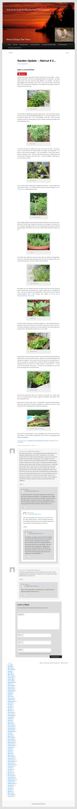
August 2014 (10, 747)
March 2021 (10, 674)
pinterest (23, 74)
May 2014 (10, 752)
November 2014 (11, 742)
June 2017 (10, 706)
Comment (21, 614)
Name (20, 635)
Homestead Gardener (35, 44)
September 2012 (11, 783)
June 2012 (10, 788)
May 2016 (10, 720)
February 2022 (11, 669)
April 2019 (10, 684)
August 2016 (10, 717)
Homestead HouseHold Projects (49, 44)
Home (9, 44)
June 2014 (10, 750)
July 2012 (10, 786)
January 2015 (11, 739)
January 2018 (11, 698)
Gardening (38, 440)
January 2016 (11, 726)
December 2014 (11, 741)
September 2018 (11, 690)
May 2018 (10, 695)
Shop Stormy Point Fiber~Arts (14, 47)
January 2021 (11, 677)
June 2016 (10, 718)
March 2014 (10, 755)
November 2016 (11, 715)
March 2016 (10, 723)
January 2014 (11, 758)
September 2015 (11, 731)
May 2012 (10, 790)
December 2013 (11, 760)
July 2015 (10, 733)
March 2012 (10, 793)
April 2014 (10, 753)
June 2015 (10, 734)
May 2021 (10, 671)
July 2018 (10, 693)
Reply (21, 484)
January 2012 (11, 796)
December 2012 (11, 778)
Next (67, 52)
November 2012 (11, 780)
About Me (15, 44)
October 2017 (11, 699)
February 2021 (11, 676)
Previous (10, 52)
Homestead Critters (24, 44)
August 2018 (10, 691)
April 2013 (10, 772)
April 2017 (10, 709)
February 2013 (11, 775)
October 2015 (11, 729)
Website (20, 649)
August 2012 (10, 785)
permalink (21, 442)
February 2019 (11, 685)
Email (20, 642)
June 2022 (10, 665)
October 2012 (11, 782)
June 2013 (10, 769)
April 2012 (10, 791)
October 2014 (11, 744)
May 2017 (10, 707)
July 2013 (10, 767)
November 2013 (11, 761)
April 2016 (10, 722)
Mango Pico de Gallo (29, 295)
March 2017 (10, 710)
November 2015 (11, 728)
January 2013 (11, 777)
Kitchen (43, 440)
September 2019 (11, 682)
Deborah (52, 440)
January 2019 (11, 687)
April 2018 (10, 696)
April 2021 (10, 673)
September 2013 (11, 764)
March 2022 (10, 668)
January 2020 (11, 680)
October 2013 (11, 763)
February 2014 (11, 756)
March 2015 (10, 736)
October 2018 (11, 688)
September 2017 (11, 701)
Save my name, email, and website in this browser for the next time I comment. (35, 653)
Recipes (47, 440)
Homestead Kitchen (62, 44)
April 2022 (10, 666)
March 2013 (10, 774)
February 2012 (11, 794)
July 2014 (10, 748)
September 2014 (11, 745)
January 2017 (11, 714)
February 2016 (11, 725)
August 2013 (10, 766)
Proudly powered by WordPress (38, 804)
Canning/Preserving (31, 440)
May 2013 (10, 771)
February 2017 (11, 712)
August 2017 (10, 703)
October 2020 (11, 679)
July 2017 (10, 704)
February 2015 (11, 737)
